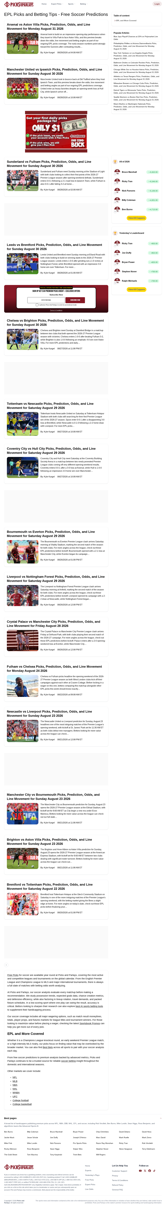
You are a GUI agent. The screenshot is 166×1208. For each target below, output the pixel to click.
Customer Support (119, 1171)
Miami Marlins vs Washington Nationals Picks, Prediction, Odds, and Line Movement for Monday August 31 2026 (134, 106)
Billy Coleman (32, 1132)
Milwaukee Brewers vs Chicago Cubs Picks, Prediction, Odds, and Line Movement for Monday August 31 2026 (136, 84)
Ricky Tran (123, 1143)
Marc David (100, 1137)
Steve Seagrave (125, 1149)
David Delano (124, 1132)
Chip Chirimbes (102, 1132)
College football (21, 1100)
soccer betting (68, 1061)
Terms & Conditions (56, 310)
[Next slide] (6, 965)
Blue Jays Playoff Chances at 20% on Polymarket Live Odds (136, 37)
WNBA (16, 1092)
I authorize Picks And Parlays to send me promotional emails (58, 305)
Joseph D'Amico (79, 1137)
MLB (15, 1081)
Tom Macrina (32, 1155)
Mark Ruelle (124, 1137)
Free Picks (12, 975)
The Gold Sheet (10, 1155)
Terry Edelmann (148, 1149)
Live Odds (89, 1189)
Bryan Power (78, 1132)
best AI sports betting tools (89, 1006)
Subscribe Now (75, 300)
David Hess (146, 1132)
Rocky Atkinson (10, 1149)
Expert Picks (56, 4)
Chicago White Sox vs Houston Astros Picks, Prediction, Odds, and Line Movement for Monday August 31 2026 (136, 70)
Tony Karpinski (56, 1155)
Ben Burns (8, 1132)
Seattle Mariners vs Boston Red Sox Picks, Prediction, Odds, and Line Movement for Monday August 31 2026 (136, 98)
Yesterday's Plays (92, 1175)
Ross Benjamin (33, 1149)
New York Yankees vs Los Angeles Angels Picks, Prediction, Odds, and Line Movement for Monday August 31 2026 (134, 55)
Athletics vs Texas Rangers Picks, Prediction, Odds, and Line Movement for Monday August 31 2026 (136, 77)
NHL (15, 1089)
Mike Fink (8, 1143)
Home (44, 4)
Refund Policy (117, 1185)
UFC (15, 1096)
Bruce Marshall (56, 1132)
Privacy (115, 1176)
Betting (83, 4)
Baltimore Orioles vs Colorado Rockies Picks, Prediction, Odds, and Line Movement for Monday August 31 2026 (137, 64)
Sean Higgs (55, 1149)
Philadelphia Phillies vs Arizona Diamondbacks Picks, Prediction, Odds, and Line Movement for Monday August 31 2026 (135, 46)
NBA (15, 1085)
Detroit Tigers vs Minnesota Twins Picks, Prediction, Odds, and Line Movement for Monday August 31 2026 (136, 91)
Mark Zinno (146, 1137)
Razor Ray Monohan (104, 1143)
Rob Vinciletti (147, 1143)
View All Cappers (136, 218)
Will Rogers (100, 1155)
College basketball (22, 1104)
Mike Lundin (32, 1143)
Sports (70, 4)
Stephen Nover (102, 1149)
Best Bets (48, 1047)
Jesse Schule (32, 1137)
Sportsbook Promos (89, 1023)
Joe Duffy (54, 1137)
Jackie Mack (9, 1137)
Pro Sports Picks (80, 1143)
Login (157, 4)
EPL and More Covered (126, 20)
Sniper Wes (77, 1149)
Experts (88, 1170)
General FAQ (117, 1190)
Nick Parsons (55, 1143)
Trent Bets (77, 1155)
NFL (15, 1077)
